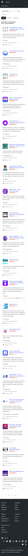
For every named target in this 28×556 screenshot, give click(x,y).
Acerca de (3, 502)
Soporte (3, 516)
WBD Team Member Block (16, 471)
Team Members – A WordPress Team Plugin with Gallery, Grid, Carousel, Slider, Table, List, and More (17, 121)
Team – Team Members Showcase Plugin (15, 98)
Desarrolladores (5, 518)
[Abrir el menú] (26, 2)
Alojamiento (4, 507)
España (6, 538)
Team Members (13, 74)
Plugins (16, 507)
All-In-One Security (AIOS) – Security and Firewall (16, 400)
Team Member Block (15, 329)
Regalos (17, 521)
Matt (3, 527)
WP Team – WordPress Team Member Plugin (15, 425)
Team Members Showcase (16, 51)
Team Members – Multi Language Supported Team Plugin (16, 28)
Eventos (17, 516)
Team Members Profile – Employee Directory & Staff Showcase (16, 166)
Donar (17, 518)
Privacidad (3, 509)
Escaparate (17, 502)
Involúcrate (17, 514)
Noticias (3, 505)
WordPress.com (5, 525)
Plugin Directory (4, 5)
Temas (16, 505)
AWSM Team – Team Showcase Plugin (15, 190)
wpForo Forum (13, 304)
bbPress (4, 529)
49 (15, 495)
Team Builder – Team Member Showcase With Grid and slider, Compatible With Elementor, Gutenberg (17, 375)
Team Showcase (13, 259)
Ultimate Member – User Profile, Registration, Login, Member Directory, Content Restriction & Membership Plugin (16, 237)
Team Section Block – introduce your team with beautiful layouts (16, 351)
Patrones (17, 509)
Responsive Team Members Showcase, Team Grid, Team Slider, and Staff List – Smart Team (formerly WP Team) (17, 145)
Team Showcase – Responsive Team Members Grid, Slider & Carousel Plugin (17, 213)
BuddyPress (4, 532)
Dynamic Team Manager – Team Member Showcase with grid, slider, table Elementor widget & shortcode (16, 282)
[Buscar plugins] (19, 11)
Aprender (3, 514)
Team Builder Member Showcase (14, 448)
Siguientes (18, 495)
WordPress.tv (5, 521)
